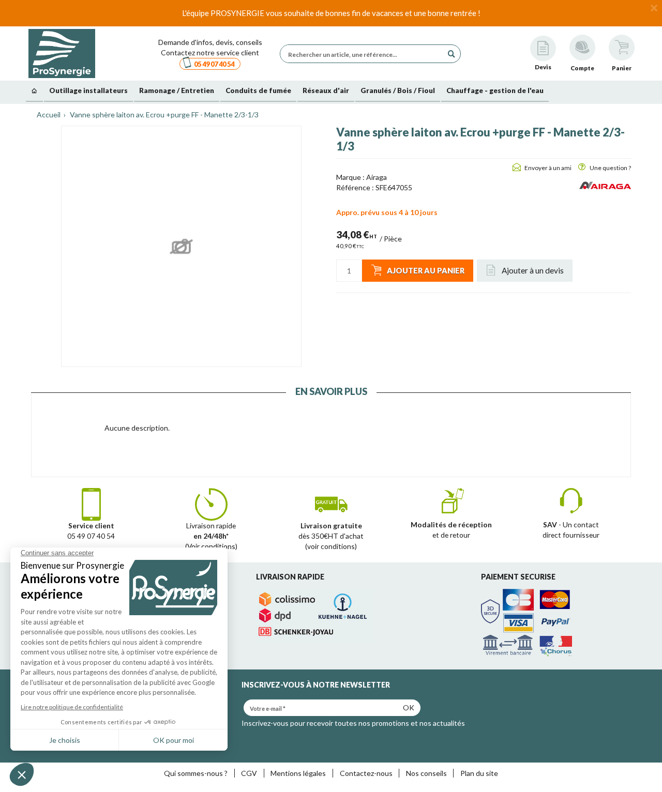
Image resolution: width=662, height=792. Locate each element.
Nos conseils (426, 773)
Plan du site (479, 773)
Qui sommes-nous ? (196, 773)
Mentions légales (298, 773)
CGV (249, 773)
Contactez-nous (366, 773)
